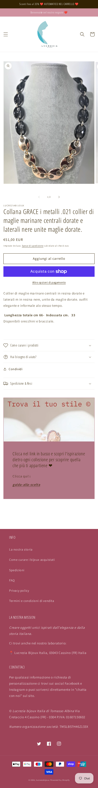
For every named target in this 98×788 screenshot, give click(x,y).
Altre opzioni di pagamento (49, 282)
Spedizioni (16, 570)
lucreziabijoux (43, 780)
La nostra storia (21, 549)
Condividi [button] (15, 369)
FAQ (12, 580)
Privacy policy (19, 591)
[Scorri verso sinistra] (39, 197)
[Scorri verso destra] (59, 197)
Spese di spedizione (32, 245)
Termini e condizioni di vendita (31, 601)
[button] (6, 34)
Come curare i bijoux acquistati (32, 560)
